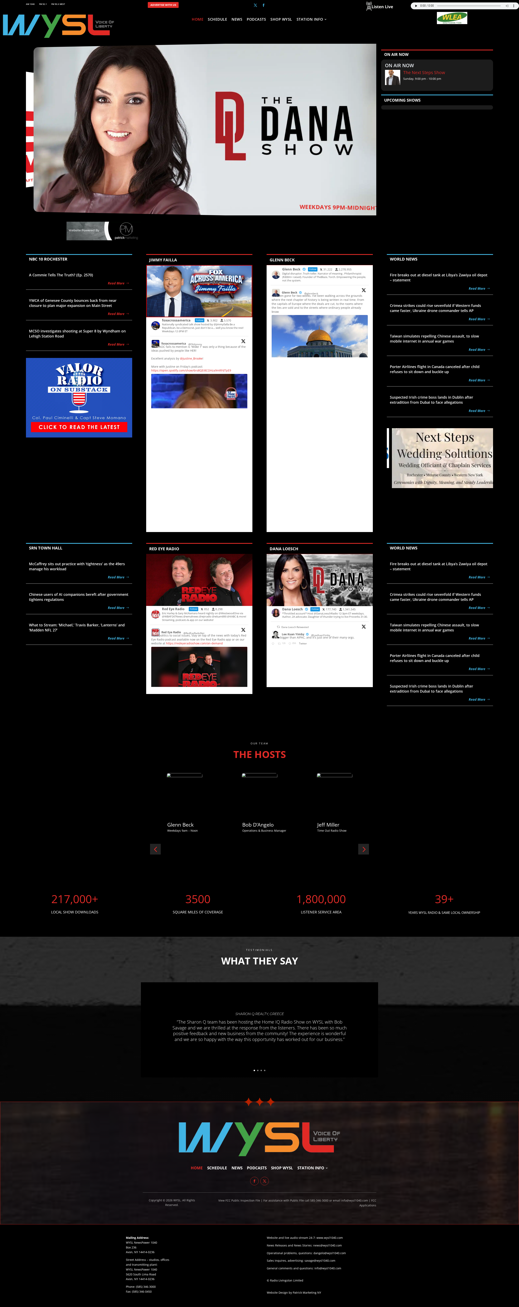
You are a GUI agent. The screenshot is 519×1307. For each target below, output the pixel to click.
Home (197, 20)
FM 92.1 (43, 4)
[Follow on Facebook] (263, 5)
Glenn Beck (289, 292)
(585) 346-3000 (146, 1287)
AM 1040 (30, 4)
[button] (155, 849)
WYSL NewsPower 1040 (141, 1269)
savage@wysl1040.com (320, 1260)
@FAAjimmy (195, 344)
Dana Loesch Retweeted (295, 627)
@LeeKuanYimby (320, 635)
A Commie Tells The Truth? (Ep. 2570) (61, 274)
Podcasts (256, 20)
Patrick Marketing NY (307, 1292)
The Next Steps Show (424, 72)
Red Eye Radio (171, 632)
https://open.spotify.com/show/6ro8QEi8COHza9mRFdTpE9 (191, 370)
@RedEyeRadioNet (193, 633)
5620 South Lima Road (141, 1274)
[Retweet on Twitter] (278, 626)
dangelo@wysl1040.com (329, 1253)
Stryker (175, 824)
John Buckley (332, 824)
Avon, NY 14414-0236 (140, 1279)
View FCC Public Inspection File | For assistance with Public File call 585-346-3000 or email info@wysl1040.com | (294, 1200)
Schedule (217, 20)
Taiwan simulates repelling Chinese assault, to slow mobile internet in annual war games (434, 339)
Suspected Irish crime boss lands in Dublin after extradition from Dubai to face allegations (431, 400)
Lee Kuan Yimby (293, 634)
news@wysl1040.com (327, 1245)
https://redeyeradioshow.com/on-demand (194, 643)
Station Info (310, 20)
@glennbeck (311, 293)
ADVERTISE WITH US (163, 5)
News (237, 20)
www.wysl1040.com (329, 1238)
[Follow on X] (255, 5)
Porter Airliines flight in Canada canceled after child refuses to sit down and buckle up (434, 369)
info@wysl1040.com (327, 1268)
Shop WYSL (281, 20)
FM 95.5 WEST (58, 4)
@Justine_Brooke (191, 358)
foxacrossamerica (173, 343)
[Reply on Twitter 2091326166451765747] (274, 644)
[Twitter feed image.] (320, 351)
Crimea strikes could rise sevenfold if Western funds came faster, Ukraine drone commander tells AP (435, 308)
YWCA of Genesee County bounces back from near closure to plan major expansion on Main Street (73, 303)
